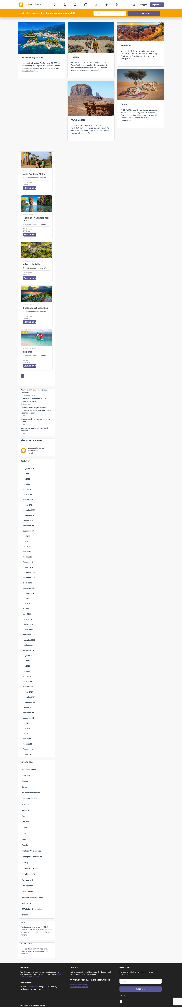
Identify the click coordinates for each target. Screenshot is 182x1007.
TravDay (25, 863)
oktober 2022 (28, 708)
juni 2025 (26, 541)
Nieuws (24, 828)
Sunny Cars (26, 839)
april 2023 (27, 676)
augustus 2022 (28, 718)
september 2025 (29, 526)
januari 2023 (28, 692)
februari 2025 (28, 562)
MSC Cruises (26, 822)
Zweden (25, 915)
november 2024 (29, 578)
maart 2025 (27, 557)
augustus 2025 (28, 531)
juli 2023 (26, 661)
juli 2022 (26, 723)
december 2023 (29, 635)
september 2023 (29, 650)
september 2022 (29, 713)
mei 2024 (26, 609)
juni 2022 (26, 728)
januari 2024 (28, 630)
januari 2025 (28, 567)
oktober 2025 (28, 520)
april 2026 (27, 489)
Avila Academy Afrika (34, 174)
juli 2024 (26, 598)
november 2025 (29, 515)
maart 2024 (27, 619)
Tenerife (75, 57)
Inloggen (143, 5)
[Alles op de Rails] (36, 250)
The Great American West (31, 851)
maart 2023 (27, 682)
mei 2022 (26, 734)
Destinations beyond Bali (35, 308)
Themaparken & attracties (32, 857)
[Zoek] (133, 4)
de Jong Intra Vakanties (31, 793)
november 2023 (29, 640)
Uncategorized (27, 886)
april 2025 (27, 552)
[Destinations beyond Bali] (36, 294)
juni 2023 (26, 666)
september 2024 (29, 588)
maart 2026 (27, 495)
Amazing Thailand (29, 769)
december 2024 (29, 572)
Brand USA (126, 45)
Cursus (24, 787)
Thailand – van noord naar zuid (36, 219)
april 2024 (27, 614)
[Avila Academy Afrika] (36, 160)
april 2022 (27, 739)
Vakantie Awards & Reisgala (32, 897)
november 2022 (29, 702)
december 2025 (29, 510)
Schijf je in (140, 989)
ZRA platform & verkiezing (32, 909)
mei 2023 (26, 671)
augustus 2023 (28, 656)
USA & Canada (78, 119)
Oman (124, 104)
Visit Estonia (26, 903)
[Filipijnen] (36, 337)
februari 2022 (28, 749)
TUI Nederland (27, 880)
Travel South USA (28, 874)
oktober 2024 (28, 583)
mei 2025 (26, 546)
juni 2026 (26, 479)
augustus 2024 (28, 593)
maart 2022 (27, 744)
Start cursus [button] (30, 188)
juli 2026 (26, 474)
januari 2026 (28, 505)
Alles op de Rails (31, 264)
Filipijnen (27, 351)
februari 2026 (28, 500)
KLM (23, 816)
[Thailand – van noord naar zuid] (36, 203)
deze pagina (33, 987)
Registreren (156, 5)
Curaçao (25, 781)
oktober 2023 (28, 645)
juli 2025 (26, 536)
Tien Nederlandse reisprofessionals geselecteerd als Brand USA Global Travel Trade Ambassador (36, 410)
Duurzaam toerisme (29, 799)
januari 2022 (28, 754)
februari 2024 (28, 624)
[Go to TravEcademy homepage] (30, 4)
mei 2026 (26, 484)
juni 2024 (26, 604)
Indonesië (25, 810)
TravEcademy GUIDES (32, 57)
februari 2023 (28, 687)
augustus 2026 (28, 469)
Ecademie (25, 804)
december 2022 (29, 697)
